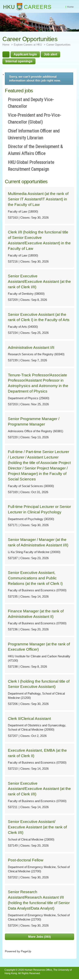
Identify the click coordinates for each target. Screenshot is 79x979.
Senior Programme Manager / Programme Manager (33, 421)
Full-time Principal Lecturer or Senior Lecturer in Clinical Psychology (39, 509)
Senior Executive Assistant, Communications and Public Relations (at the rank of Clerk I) (35, 578)
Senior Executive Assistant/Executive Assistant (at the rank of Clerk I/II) (39, 281)
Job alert (50, 54)
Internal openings (18, 61)
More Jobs (39, 936)
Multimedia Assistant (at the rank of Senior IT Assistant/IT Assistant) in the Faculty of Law (38, 199)
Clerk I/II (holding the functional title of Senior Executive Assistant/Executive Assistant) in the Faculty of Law (39, 240)
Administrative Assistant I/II (31, 347)
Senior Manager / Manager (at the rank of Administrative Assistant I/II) (38, 542)
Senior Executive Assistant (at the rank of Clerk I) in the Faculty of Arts (38, 317)
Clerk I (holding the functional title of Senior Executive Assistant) (38, 684)
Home (70, 6)
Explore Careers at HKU (28, 44)
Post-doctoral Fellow (25, 860)
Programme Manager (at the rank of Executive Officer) (39, 647)
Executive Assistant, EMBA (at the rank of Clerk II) (37, 753)
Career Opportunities (58, 44)
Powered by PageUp (18, 951)
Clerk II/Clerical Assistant (29, 718)
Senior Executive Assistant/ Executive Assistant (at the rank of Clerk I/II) (37, 827)
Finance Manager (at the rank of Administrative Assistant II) (36, 614)
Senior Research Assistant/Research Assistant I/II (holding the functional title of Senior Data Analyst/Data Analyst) (39, 900)
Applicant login (25, 54)
